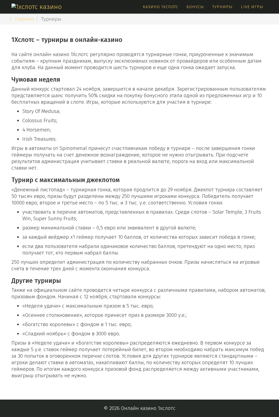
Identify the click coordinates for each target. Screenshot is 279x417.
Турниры (222, 6)
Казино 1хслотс (160, 6)
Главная (24, 19)
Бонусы (195, 6)
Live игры (252, 6)
